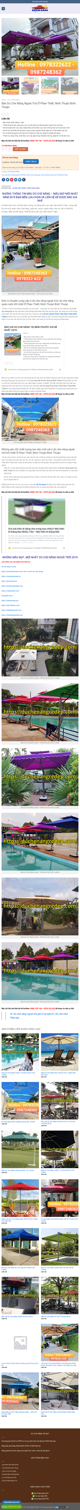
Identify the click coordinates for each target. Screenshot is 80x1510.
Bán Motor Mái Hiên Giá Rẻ (10, 1464)
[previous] (6, 47)
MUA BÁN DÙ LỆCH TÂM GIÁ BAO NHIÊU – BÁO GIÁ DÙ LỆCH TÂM (19, 1413)
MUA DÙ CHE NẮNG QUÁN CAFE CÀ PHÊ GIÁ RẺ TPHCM (57, 1269)
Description (6, 188)
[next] (74, 47)
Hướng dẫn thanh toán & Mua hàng (26, 188)
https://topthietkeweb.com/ (12, 610)
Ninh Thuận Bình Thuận (61, 175)
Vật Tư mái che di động (9, 1471)
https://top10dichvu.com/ (11, 605)
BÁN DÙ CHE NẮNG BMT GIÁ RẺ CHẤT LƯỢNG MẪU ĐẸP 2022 (58, 1074)
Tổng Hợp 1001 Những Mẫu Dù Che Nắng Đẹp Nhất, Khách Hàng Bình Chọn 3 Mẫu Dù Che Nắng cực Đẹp (58, 1364)
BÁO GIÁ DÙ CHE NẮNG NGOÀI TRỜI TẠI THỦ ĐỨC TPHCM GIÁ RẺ (58, 1123)
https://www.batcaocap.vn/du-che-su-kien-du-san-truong (22, 571)
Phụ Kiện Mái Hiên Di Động (10, 1468)
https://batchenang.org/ (10, 601)
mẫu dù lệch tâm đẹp (47, 175)
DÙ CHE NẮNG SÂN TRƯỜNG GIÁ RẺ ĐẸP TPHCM (18, 1122)
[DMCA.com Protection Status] (60, 1507)
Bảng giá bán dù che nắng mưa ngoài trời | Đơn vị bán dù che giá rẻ (25, 1451)
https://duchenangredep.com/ (12, 586)
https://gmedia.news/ (9, 581)
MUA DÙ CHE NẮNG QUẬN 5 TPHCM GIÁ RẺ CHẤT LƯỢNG (18, 1074)
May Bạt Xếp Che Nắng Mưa (10, 1474)
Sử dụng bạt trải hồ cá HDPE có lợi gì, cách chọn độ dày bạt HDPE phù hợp (29, 1441)
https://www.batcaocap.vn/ (11, 576)
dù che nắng (41, 484)
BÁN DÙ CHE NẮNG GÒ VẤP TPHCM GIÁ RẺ (55, 1317)
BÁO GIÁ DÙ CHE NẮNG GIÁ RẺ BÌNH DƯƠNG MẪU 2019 (58, 1413)
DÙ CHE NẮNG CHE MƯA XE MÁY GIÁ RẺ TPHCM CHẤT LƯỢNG (59, 1220)
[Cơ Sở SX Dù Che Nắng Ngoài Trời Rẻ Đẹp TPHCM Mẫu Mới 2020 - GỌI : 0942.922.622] (40, 8)
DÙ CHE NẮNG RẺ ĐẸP (31, 1507)
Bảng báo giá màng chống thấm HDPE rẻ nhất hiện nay (21, 1446)
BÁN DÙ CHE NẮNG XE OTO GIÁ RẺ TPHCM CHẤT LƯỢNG (18, 1269)
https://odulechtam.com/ (10, 591)
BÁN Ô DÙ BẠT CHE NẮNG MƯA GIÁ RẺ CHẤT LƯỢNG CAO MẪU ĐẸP (20, 1220)
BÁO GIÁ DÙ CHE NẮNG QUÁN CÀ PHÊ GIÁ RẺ (17, 1317)
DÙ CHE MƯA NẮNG (14, 100)
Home (3, 100)
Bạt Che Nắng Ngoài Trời (9, 1480)
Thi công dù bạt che (46, 1507)
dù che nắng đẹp (35, 175)
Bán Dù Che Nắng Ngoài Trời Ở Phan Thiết (17, 175)
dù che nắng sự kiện (9, 567)
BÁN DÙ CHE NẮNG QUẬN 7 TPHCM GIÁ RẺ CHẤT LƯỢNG (58, 1171)
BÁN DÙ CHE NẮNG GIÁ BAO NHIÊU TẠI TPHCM (18, 1170)
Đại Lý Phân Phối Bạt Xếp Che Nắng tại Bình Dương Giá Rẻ (20, 1364)
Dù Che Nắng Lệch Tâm (9, 1477)
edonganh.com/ (7, 596)
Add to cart (20, 149)
